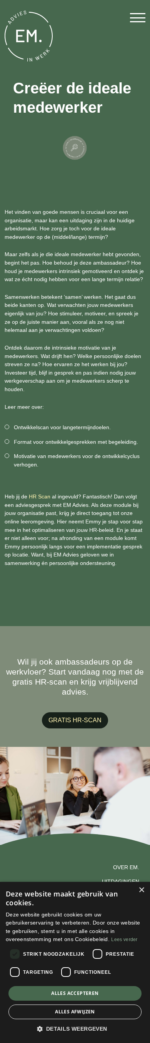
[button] (75, 1029)
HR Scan (39, 496)
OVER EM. (126, 867)
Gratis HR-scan (75, 720)
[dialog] (75, 962)
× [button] (141, 890)
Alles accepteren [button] (74, 993)
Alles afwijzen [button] (75, 1011)
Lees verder (124, 939)
